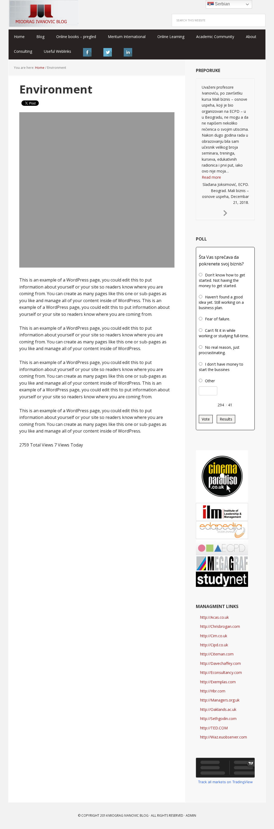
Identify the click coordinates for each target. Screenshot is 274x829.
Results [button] (226, 419)
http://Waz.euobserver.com (223, 737)
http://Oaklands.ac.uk (218, 709)
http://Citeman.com (217, 654)
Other (210, 380)
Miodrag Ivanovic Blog (43, 13)
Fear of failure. (217, 318)
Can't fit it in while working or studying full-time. (224, 333)
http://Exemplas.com (218, 681)
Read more (211, 177)
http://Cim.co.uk (213, 635)
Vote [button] (206, 419)
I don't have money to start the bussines (221, 367)
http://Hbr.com (212, 690)
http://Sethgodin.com (218, 718)
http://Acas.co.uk (214, 617)
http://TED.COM (214, 727)
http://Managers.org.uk (219, 700)
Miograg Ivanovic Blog (128, 815)
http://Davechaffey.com (220, 663)
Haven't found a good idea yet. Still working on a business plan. (221, 302)
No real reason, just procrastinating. (219, 350)
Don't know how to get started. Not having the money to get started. (222, 280)
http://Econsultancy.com (221, 672)
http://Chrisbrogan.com (220, 626)
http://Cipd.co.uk (214, 644)
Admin (191, 815)
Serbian (222, 4)
